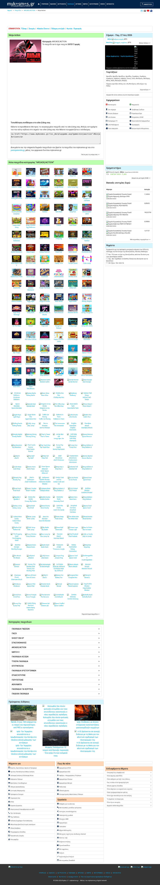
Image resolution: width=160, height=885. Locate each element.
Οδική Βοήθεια (14, 828)
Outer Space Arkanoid (45, 472)
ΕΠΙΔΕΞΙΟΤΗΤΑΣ (55, 675)
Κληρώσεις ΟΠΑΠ (136, 117)
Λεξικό (60, 853)
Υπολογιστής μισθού (65, 815)
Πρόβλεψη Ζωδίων (136, 109)
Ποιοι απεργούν (112, 128)
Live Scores (110, 117)
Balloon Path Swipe (87, 398)
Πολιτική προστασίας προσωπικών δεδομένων (96, 877)
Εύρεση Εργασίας (15, 805)
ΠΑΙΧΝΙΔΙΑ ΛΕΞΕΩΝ (55, 657)
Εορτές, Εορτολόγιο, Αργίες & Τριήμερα (22, 768)
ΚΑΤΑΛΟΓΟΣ (110, 4)
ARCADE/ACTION (29, 10)
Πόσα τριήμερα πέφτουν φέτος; (129, 792)
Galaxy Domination (73, 550)
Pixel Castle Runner (30, 450)
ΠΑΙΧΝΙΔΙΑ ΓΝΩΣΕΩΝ (55, 629)
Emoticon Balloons (16, 398)
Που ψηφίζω (13, 839)
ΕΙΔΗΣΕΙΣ (53, 4)
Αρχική (9, 10)
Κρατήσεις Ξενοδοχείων (17, 783)
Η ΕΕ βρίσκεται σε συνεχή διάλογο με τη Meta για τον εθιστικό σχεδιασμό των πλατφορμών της (87, 747)
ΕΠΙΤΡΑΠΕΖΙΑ (55, 666)
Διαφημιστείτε (73, 877)
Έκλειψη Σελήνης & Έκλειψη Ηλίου (20, 775)
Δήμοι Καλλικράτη (64, 830)
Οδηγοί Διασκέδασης (16, 787)
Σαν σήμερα (111, 109)
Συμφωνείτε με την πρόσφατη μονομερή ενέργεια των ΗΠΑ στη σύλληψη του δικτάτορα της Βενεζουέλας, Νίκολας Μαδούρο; (127, 250)
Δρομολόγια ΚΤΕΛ (64, 768)
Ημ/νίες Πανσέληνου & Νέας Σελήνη (21, 771)
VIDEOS (102, 4)
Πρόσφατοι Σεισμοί (15, 794)
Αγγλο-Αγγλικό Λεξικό (65, 856)
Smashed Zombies (73, 511)
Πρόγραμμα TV (111, 121)
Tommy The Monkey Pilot (31, 570)
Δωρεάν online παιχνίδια (129, 805)
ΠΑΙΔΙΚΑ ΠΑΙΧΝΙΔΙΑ (55, 694)
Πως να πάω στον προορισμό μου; (129, 782)
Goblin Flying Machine (31, 609)
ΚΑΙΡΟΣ (85, 4)
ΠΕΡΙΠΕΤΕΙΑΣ (55, 680)
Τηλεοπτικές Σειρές (16, 835)
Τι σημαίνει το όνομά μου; (129, 799)
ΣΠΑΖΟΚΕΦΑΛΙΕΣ (55, 643)
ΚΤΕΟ (11, 802)
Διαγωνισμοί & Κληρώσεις (139, 128)
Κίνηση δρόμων (112, 113)
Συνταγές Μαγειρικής (16, 790)
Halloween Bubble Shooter (45, 483)
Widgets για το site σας (66, 804)
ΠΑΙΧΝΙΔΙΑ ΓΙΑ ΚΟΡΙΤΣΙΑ (55, 689)
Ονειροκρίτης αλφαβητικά (129, 772)
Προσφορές (134, 124)
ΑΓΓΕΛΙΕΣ (78, 4)
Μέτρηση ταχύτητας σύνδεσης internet (71, 834)
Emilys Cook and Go (58, 483)
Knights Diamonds (72, 429)
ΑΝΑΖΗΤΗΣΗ (147, 4)
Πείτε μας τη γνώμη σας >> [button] (90, 154)
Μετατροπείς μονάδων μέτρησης (69, 807)
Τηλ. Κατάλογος (14, 813)
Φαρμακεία (134, 104)
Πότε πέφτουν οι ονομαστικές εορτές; (129, 789)
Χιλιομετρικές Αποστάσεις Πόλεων (70, 794)
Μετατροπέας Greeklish (66, 860)
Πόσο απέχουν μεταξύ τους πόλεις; (129, 779)
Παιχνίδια (18, 10)
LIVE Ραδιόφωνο (112, 124)
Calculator (61, 826)
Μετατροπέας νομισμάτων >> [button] (140, 239)
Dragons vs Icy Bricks (45, 409)
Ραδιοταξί (61, 787)
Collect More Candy (17, 522)
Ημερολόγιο (62, 823)
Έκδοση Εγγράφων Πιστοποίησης (20, 820)
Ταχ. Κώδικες (13, 817)
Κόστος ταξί (62, 838)
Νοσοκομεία (111, 104)
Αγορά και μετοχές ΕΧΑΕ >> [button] (141, 178)
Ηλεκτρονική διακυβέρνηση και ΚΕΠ (21, 809)
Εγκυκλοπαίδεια (63, 845)
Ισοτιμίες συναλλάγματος (66, 811)
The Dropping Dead (16, 539)
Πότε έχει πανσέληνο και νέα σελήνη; (129, 795)
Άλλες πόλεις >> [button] (144, 43)
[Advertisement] (80, 20)
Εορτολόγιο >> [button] (145, 90)
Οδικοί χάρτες (63, 790)
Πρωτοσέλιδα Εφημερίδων (139, 121)
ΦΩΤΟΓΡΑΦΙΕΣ (94, 4)
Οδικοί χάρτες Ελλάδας (129, 786)
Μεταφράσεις (63, 849)
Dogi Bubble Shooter (87, 589)
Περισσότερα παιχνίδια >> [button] (91, 614)
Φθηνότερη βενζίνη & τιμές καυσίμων (21, 824)
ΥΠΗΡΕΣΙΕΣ (44, 4)
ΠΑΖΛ (55, 633)
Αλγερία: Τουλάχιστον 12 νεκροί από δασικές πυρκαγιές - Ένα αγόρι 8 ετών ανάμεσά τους (56, 751)
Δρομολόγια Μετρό (64, 783)
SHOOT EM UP (55, 638)
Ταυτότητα (62, 877)
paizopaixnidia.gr (17, 150)
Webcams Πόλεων (15, 779)
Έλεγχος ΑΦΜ (62, 819)
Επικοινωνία (52, 877)
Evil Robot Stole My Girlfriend (59, 570)
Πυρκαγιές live (14, 798)
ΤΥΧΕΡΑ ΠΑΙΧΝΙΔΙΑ (55, 661)
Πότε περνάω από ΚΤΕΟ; (129, 776)
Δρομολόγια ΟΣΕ (63, 771)
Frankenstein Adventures (73, 461)
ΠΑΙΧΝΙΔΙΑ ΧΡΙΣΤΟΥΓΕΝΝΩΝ (55, 670)
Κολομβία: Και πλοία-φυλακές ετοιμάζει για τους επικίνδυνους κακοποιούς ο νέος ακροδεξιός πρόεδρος (55, 721)
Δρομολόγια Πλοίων (64, 779)
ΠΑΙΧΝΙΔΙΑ (70, 4)
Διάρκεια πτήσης (64, 841)
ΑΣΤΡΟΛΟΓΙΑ (62, 4)
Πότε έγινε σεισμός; (129, 802)
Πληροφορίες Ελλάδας (17, 832)
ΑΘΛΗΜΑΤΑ (55, 684)
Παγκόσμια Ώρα (135, 113)
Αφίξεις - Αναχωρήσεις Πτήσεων (69, 775)
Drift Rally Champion (72, 439)
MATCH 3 (55, 652)
